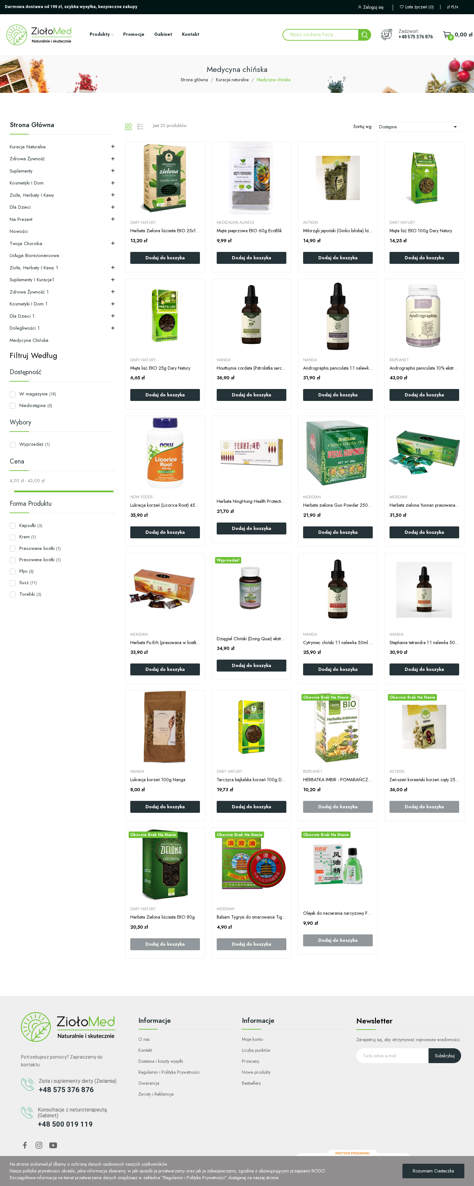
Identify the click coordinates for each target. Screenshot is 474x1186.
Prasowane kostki (40, 548)
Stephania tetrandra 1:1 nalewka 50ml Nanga (424, 643)
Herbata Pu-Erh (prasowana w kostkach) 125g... (165, 643)
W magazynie (37, 393)
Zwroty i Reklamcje (155, 1094)
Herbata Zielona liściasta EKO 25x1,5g (165, 231)
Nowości (19, 231)
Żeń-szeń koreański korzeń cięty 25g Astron (424, 780)
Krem (27, 536)
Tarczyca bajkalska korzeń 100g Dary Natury (251, 780)
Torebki (30, 594)
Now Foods (141, 497)
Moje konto (252, 1039)
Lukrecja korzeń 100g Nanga (157, 780)
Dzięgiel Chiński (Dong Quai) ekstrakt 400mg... (251, 639)
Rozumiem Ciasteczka (433, 1171)
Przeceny (250, 1061)
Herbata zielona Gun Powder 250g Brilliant (338, 505)
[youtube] (53, 1145)
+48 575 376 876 (416, 37)
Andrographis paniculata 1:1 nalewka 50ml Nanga (338, 368)
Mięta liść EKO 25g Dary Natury (160, 368)
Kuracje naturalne (28, 146)
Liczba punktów (256, 1050)
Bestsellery (251, 1083)
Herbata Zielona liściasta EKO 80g (162, 917)
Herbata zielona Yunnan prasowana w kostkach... (424, 505)
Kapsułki (30, 525)
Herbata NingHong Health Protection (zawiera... (251, 501)
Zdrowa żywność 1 (29, 291)
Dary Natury (143, 222)
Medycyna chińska (29, 340)
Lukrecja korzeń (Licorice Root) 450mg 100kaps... (165, 505)
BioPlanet (399, 360)
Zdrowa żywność (27, 158)
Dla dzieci (20, 207)
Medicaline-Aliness (235, 222)
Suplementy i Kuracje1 (32, 279)
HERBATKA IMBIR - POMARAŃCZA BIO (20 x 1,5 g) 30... (338, 780)
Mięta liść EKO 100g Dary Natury (421, 231)
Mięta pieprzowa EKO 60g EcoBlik (249, 231)
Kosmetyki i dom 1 (28, 303)
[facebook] (25, 1145)
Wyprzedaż (34, 444)
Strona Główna (32, 126)
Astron (310, 222)
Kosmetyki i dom (27, 182)
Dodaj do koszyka (165, 257)
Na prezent (21, 219)
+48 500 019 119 (65, 1124)
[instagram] (39, 1145)
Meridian (312, 497)
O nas (144, 1039)
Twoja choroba (26, 243)
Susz (28, 582)
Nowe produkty (256, 1072)
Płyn (26, 571)
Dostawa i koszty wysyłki (160, 1061)
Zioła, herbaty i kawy (32, 195)
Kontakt (145, 1050)
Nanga (224, 360)
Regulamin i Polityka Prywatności (169, 1072)
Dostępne (419, 127)
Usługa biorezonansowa (34, 255)
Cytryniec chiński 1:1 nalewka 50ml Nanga (338, 643)
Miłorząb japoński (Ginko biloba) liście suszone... (338, 231)
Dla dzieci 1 (22, 316)
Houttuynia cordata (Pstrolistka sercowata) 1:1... (251, 368)
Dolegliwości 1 (25, 328)
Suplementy (21, 170)
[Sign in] (375, 8)
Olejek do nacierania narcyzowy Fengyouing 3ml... (338, 913)
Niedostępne (35, 405)
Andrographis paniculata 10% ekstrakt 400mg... (424, 368)
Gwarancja (148, 1083)
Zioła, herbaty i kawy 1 (34, 267)
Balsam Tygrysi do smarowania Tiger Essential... (251, 917)
